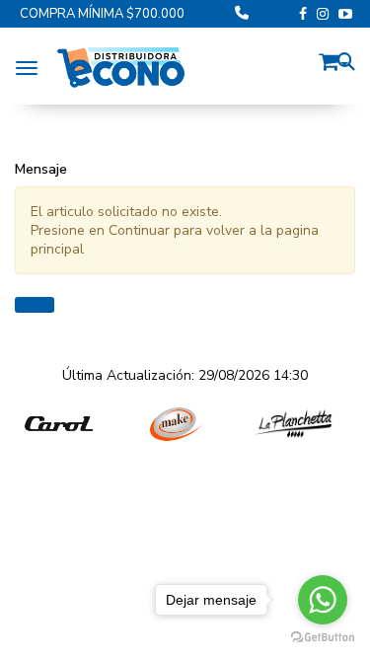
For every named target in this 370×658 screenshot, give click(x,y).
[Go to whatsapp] (322, 599)
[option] (58, 424)
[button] (333, 58)
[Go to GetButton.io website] (322, 637)
